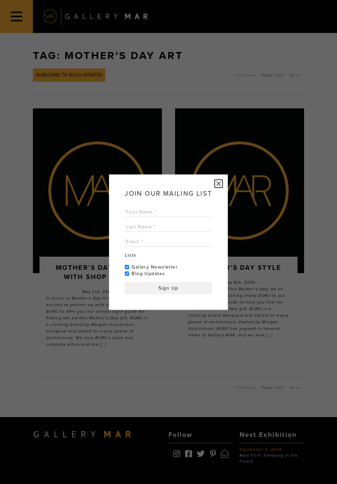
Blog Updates (148, 273)
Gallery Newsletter (155, 267)
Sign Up (168, 288)
